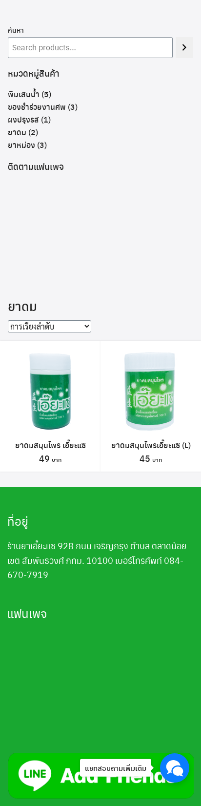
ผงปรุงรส (23, 119)
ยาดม (17, 132)
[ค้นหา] (184, 47)
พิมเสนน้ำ (24, 94)
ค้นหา (16, 30)
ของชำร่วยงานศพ (37, 106)
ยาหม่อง (21, 144)
